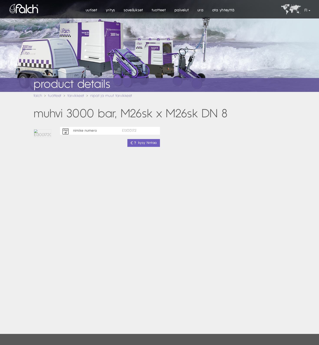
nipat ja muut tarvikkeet (111, 96)
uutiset (91, 10)
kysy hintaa (147, 142)
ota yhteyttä (223, 10)
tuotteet (159, 10)
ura (200, 10)
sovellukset (133, 10)
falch (38, 96)
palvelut (181, 10)
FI (305, 10)
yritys (110, 10)
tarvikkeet (75, 96)
